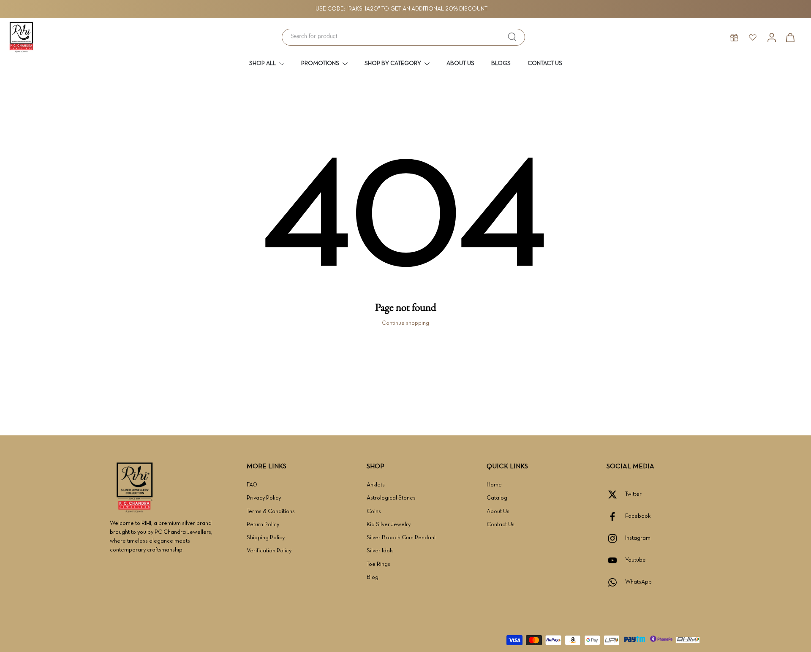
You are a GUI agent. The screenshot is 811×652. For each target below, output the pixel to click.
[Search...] (512, 37)
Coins (374, 511)
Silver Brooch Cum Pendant (401, 538)
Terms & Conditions (271, 511)
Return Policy (263, 524)
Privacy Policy (264, 498)
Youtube (635, 560)
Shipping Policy (266, 538)
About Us (498, 511)
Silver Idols (380, 551)
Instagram (637, 538)
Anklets (376, 485)
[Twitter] (616, 494)
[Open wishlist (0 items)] (752, 37)
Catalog (497, 498)
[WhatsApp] (616, 582)
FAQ (252, 485)
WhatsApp (638, 582)
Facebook (637, 516)
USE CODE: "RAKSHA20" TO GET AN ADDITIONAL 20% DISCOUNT (401, 9)
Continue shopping (405, 323)
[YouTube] (616, 560)
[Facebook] (616, 516)
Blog (372, 577)
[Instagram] (616, 538)
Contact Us (500, 524)
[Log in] (771, 37)
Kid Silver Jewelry (389, 524)
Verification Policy (269, 551)
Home (494, 485)
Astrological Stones (391, 498)
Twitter (633, 494)
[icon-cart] (790, 37)
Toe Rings (378, 564)
